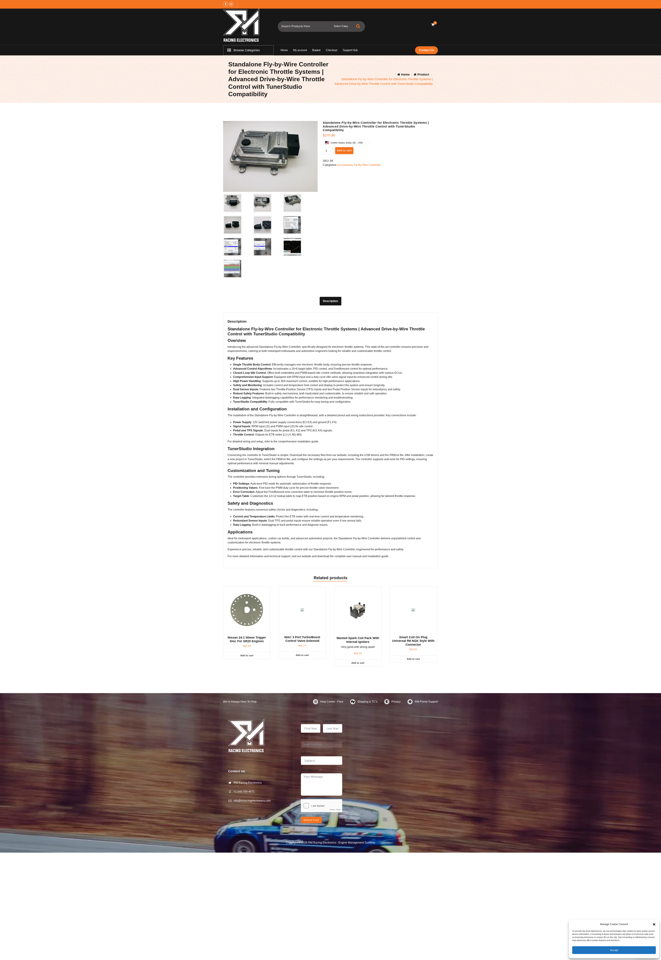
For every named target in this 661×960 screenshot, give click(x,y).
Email (304, 738)
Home (405, 74)
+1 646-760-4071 (244, 791)
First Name (307, 721)
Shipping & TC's (367, 701)
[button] (654, 924)
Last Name (329, 721)
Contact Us (426, 50)
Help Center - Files (331, 701)
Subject (305, 753)
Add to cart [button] (246, 655)
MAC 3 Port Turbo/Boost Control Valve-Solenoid (302, 639)
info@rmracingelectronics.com (252, 800)
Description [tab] (330, 301)
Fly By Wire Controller (367, 164)
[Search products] (358, 26)
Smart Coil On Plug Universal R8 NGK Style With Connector (413, 640)
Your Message (309, 770)
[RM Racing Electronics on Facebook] (225, 4)
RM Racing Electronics (248, 782)
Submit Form (311, 820)
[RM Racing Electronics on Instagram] (231, 4)
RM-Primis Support (426, 701)
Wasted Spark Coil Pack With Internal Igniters (358, 640)
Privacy (396, 701)
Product (423, 74)
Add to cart (344, 150)
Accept (614, 950)
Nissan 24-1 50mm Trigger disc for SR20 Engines (247, 639)
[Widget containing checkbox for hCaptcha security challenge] (321, 805)
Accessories (344, 164)
